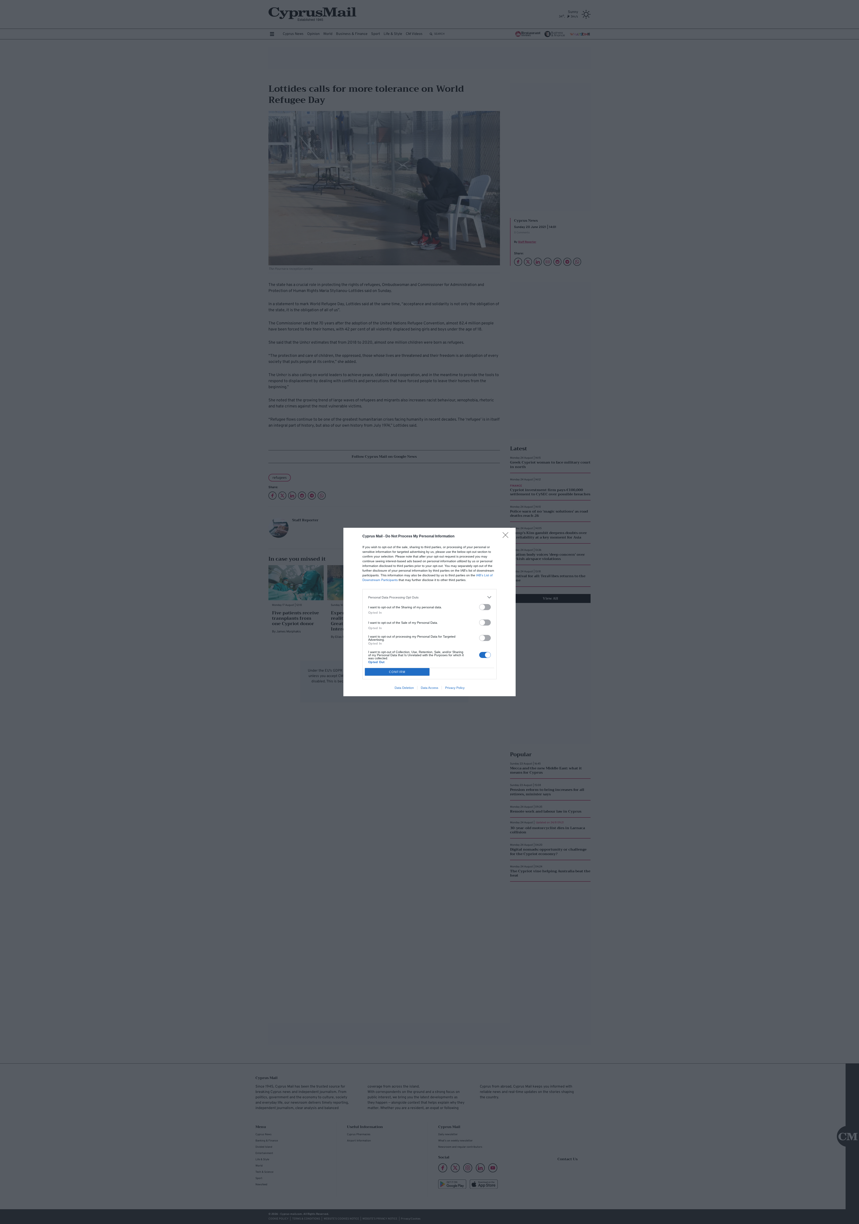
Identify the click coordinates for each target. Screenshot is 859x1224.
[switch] (485, 607)
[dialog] (429, 612)
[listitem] (429, 597)
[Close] (507, 536)
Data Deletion (404, 688)
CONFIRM (397, 672)
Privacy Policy (455, 688)
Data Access (429, 688)
